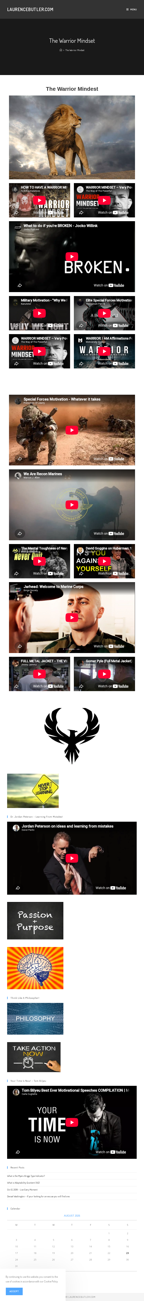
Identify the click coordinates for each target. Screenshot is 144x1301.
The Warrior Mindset (74, 50)
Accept (14, 1291)
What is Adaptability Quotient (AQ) (23, 1182)
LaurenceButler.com (30, 9)
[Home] (61, 50)
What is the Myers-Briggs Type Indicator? (26, 1175)
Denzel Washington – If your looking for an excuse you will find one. (38, 1196)
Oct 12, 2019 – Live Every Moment (22, 1189)
